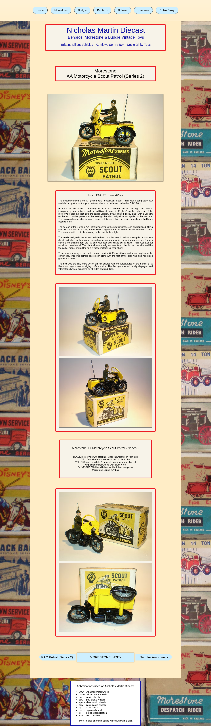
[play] (156, 179)
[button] (61, 10)
